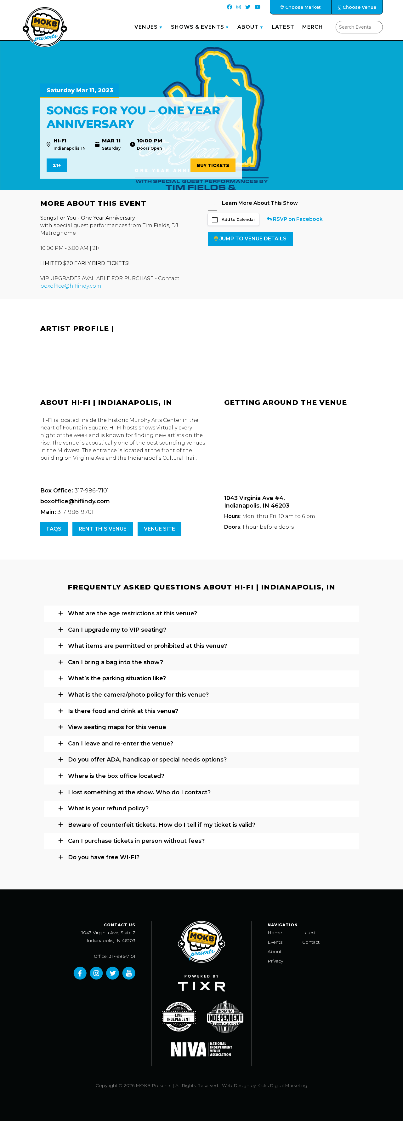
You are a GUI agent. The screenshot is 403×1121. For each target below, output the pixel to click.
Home (275, 932)
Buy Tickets (213, 165)
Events (275, 942)
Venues (146, 27)
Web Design (235, 1085)
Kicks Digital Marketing (282, 1085)
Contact (311, 942)
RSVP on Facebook (297, 219)
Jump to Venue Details (253, 239)
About (247, 27)
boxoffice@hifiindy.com (70, 286)
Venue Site (159, 529)
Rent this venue (103, 529)
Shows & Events (197, 27)
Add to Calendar (238, 219)
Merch (312, 27)
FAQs (54, 529)
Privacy (275, 961)
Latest (283, 27)
